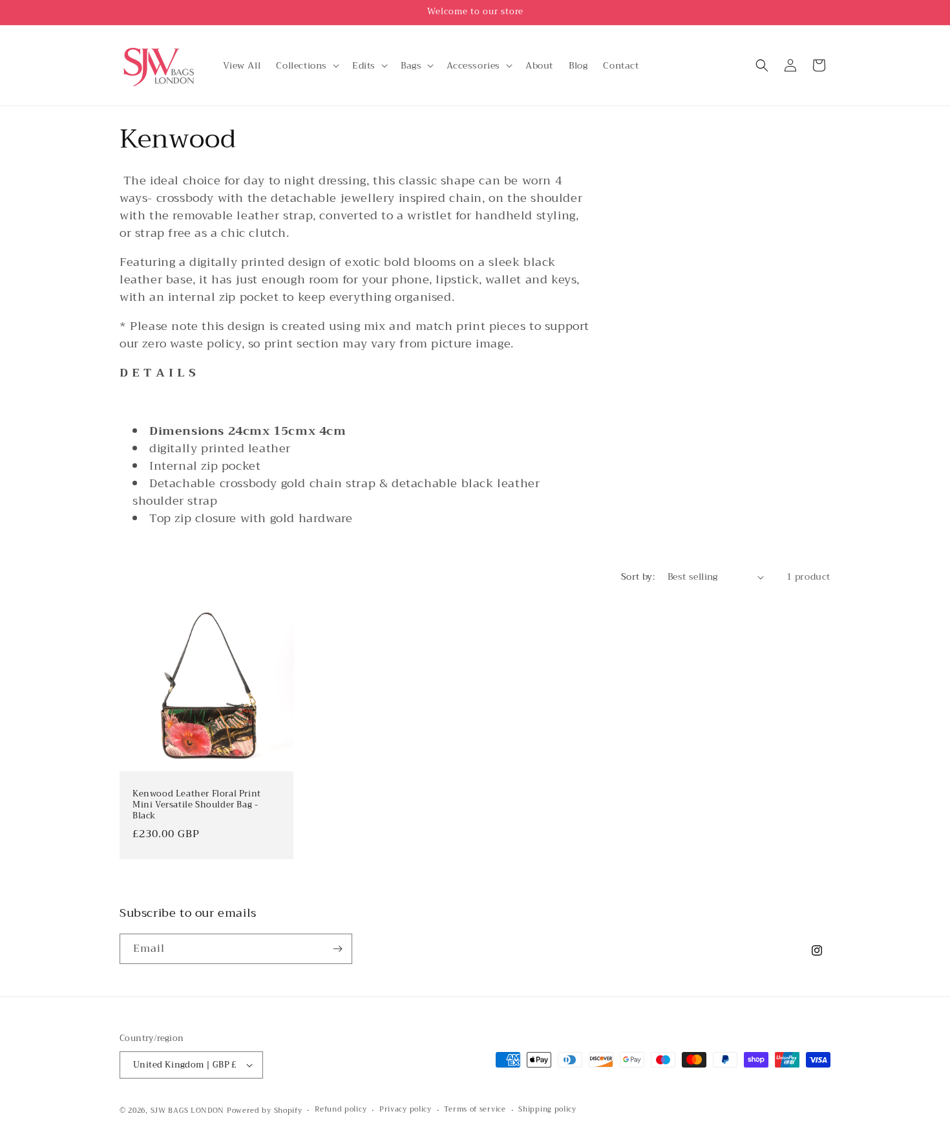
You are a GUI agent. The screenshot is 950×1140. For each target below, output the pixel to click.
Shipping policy (547, 1109)
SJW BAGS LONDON (188, 1110)
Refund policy (340, 1109)
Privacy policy (405, 1109)
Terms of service (474, 1109)
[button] (306, 65)
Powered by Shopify (264, 1110)
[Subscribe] (337, 949)
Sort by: (638, 576)
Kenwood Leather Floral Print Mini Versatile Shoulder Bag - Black (196, 805)
